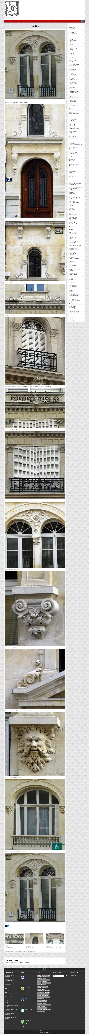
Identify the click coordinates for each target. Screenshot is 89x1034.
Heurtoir (39, 995)
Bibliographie (22, 21)
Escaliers (39, 989)
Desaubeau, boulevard (73, 109)
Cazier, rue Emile (72, 70)
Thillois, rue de (72, 292)
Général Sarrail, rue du (73, 145)
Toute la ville (70, 318)
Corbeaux (11, 951)
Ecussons (39, 987)
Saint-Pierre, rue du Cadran (74, 269)
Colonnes (39, 983)
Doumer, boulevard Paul (74, 114)
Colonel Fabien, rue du (73, 91)
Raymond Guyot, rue (73, 248)
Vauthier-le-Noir (72, 306)
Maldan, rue (71, 210)
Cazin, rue (71, 71)
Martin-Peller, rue (73, 214)
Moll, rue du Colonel (73, 219)
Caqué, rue (71, 61)
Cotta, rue (71, 96)
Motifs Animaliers (41, 998)
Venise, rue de (72, 307)
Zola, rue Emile (72, 317)
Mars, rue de (71, 213)
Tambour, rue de (72, 286)
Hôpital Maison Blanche (74, 164)
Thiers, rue (35, 24)
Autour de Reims (71, 320)
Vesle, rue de (71, 310)
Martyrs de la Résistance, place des (76, 215)
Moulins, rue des (72, 221)
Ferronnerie (47, 990)
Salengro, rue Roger (73, 274)
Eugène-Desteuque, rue (74, 128)
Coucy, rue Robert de (73, 97)
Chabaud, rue (71, 77)
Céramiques (49, 983)
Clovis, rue (71, 88)
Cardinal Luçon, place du (74, 64)
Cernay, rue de (72, 75)
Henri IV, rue (71, 160)
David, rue (71, 108)
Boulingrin (71, 49)
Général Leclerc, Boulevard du (75, 144)
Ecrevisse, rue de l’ (73, 119)
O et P (69, 231)
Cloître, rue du (72, 86)
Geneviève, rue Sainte (73, 147)
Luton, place (71, 205)
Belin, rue (71, 44)
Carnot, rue (71, 68)
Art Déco (48, 975)
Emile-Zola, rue (72, 124)
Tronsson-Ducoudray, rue (74, 300)
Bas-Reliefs (40, 976)
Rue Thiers (35, 26)
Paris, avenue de (72, 233)
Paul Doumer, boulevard (74, 234)
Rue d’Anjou (24, 980)
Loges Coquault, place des (74, 197)
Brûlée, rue (71, 53)
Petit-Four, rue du (72, 238)
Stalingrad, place (72, 279)
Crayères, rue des (72, 102)
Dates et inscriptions (41, 984)
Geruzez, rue (71, 148)
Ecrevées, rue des (73, 117)
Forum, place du (72, 136)
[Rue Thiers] (14, 938)
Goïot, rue (71, 149)
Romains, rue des (72, 253)
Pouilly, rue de (72, 243)
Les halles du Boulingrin (27, 994)
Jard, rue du (71, 172)
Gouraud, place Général (74, 151)
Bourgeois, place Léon (73, 50)
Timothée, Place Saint (73, 295)
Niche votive (45, 1001)
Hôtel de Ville (72, 165)
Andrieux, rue (72, 27)
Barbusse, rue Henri (73, 41)
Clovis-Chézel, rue (73, 83)
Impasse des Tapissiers (27, 1004)
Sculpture (33, 951)
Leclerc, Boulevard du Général (75, 187)
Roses (39, 1006)
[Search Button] (84, 21)
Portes (22, 951)
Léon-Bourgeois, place (73, 189)
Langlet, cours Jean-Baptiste (75, 183)
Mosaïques (48, 997)
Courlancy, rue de (72, 100)
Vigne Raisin (40, 1009)
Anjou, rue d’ (71, 28)
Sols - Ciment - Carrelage (42, 1008)
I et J (69, 168)
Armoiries (39, 975)
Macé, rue (71, 208)
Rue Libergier (24, 1012)
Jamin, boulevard (72, 171)
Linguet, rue (71, 194)
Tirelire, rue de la (72, 298)
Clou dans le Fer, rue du (74, 87)
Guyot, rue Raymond (73, 156)
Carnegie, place (72, 66)
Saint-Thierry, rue (72, 271)
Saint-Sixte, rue (72, 270)
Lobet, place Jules (72, 196)
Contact (10, 21)
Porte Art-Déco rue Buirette (27, 983)
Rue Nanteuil (15, 1002)
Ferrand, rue (71, 132)
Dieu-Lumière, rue (73, 112)
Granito (39, 994)
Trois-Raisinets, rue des (74, 299)
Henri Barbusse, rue (73, 161)
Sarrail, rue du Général (73, 277)
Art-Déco (28, 21)
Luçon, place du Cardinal (74, 202)
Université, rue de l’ (73, 303)
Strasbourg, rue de (73, 280)
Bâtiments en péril (35, 21)
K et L (69, 179)
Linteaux (39, 997)
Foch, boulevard (72, 135)
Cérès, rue (71, 73)
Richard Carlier (47, 1005)
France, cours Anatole (73, 137)
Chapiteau (39, 981)
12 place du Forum (25, 1026)
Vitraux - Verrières (41, 1011)
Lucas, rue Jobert (72, 201)
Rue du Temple (25, 991)
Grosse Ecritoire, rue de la (74, 154)
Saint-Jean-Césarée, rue (74, 264)
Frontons (42, 992)
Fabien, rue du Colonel (73, 131)
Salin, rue (71, 275)
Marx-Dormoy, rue (73, 217)
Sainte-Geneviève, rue (73, 262)
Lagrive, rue (71, 180)
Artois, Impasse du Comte (74, 34)
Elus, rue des (71, 121)
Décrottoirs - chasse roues (43, 986)
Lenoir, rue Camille (73, 188)
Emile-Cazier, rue (72, 123)
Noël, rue (71, 229)
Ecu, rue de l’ (71, 120)
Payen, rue (71, 236)
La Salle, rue (71, 185)
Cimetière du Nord (73, 84)
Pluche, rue (71, 240)
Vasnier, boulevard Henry (74, 305)
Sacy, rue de (71, 261)
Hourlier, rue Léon (73, 166)
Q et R (69, 247)
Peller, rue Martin (72, 237)
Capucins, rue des (72, 60)
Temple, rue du (72, 290)
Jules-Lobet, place (73, 177)
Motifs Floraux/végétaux (42, 1000)
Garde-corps (47, 992)
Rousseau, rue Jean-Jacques (75, 255)
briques (44, 978)
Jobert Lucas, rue (72, 176)
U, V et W (70, 302)
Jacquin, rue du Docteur (74, 169)
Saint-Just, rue (72, 266)
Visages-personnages (47, 1009)
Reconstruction (27, 951)
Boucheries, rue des (73, 48)
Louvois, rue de (72, 200)
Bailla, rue (71, 39)
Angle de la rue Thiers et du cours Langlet (55, 945)
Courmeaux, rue (72, 101)
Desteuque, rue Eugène (74, 111)
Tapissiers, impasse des (74, 287)
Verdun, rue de (72, 308)
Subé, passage (72, 282)
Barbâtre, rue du (72, 40)
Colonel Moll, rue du (73, 92)
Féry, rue (71, 133)
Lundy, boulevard (72, 203)
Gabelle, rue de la (72, 142)
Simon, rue (71, 278)
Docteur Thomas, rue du (74, 113)
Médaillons (40, 1001)
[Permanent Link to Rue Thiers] (35, 64)
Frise (38, 992)
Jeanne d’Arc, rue (72, 175)
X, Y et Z (69, 315)
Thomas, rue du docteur (74, 294)
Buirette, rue (71, 54)
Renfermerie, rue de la (73, 249)
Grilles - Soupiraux (45, 994)
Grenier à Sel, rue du (73, 153)
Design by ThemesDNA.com (44, 1032)
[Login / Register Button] (82, 21)
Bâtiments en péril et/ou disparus (44, 980)
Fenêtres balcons (17, 951)
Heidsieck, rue (72, 159)
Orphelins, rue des (73, 232)
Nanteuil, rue (71, 226)
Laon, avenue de (72, 184)
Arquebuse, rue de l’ (73, 33)
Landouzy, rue (72, 182)
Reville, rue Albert (73, 250)
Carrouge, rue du (72, 69)
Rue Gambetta (24, 1015)
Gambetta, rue (72, 143)
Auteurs (64, 21)
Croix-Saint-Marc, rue (73, 105)
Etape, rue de (72, 126)
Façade (43, 989)
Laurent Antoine (45, 995)
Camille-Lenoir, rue (73, 59)
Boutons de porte (46, 976)
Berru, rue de (72, 45)
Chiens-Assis (44, 981)
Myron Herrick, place (73, 223)
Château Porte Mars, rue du (74, 80)
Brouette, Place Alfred (73, 52)
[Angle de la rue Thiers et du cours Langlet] (55, 938)
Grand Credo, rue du (73, 152)
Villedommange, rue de (74, 311)
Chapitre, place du (73, 79)
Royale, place (71, 257)
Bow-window (40, 978)
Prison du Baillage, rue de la (75, 245)
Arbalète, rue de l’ (72, 29)
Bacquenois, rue (72, 38)
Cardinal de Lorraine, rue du (75, 62)
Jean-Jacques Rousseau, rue (75, 173)
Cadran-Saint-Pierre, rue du (75, 57)
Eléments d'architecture (46, 21)
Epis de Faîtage (44, 987)
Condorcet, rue (72, 93)
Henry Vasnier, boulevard (74, 163)
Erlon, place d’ (72, 125)
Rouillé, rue (71, 254)
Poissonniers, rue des (73, 241)
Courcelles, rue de (73, 98)
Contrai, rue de (72, 95)
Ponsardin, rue (72, 242)
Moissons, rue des (73, 218)
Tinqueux (71, 296)
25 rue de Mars (25, 1023)
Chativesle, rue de (72, 82)
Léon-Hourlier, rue (73, 191)
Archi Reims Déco (11, 16)
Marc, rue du (71, 212)
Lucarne (43, 997)
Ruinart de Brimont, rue (74, 258)
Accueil (5, 21)
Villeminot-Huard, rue (73, 312)
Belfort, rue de (72, 43)
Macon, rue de (72, 209)
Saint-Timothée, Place (73, 273)
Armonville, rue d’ (72, 32)
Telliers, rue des (72, 289)
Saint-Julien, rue (72, 265)
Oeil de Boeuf (40, 1003)
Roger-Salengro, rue (73, 252)
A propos (15, 21)
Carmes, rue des (72, 65)
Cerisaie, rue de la (72, 74)
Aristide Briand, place (73, 31)
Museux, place (72, 222)
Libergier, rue (72, 193)
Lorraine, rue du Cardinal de (75, 198)
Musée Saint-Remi (25, 1001)
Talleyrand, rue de (73, 285)
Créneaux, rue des (73, 104)
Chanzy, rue (71, 78)
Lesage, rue (71, 192)
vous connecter (13, 962)
